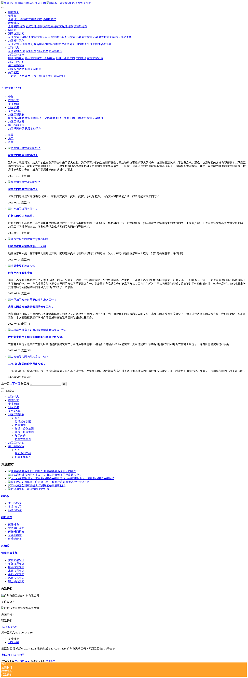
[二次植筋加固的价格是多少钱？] (28, 356)
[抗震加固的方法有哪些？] (24, 148)
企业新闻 (13, 103)
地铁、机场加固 (65, 118)
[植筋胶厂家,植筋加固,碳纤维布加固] (124, 3)
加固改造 (81, 118)
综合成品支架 (16, 581)
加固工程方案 (16, 121)
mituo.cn (50, 660)
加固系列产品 (16, 128)
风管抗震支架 (16, 577)
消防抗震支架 (9, 552)
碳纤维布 (6, 517)
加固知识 (13, 107)
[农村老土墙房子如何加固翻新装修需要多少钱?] (37, 329)
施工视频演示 (16, 125)
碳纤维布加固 (16, 118)
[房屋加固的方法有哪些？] (24, 182)
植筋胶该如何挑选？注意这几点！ (72, 481)
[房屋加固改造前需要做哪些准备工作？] (32, 299)
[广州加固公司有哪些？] (23, 208)
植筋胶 (5, 496)
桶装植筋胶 (15, 510)
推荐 (10, 134)
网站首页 (13, 12)
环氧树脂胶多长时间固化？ (60, 471)
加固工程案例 (16, 114)
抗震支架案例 (95, 118)
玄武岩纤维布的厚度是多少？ (64, 474)
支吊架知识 (15, 110)
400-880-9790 (9, 626)
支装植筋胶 (15, 506)
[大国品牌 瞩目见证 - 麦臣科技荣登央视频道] (35, 478)
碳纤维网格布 (16, 531)
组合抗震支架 (16, 567)
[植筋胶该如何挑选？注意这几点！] (30, 481)
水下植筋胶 (15, 503)
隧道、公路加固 (45, 118)
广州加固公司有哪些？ (51, 485)
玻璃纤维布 (15, 538)
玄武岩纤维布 (16, 528)
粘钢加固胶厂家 (39, 489)
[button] (7, 87)
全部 (10, 19)
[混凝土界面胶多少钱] (21, 265)
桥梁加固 (30, 118)
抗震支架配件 (16, 560)
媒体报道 (13, 100)
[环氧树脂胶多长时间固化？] (26, 471)
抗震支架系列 (33, 128)
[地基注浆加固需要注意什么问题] (28, 239)
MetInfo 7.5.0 (22, 660)
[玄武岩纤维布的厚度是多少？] (27, 474)
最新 (10, 142)
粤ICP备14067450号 (12, 654)
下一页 (16, 383)
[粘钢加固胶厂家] (19, 489)
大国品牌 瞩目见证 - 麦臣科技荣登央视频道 (88, 478)
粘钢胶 (5, 545)
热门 (10, 138)
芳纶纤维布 (15, 535)
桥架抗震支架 (16, 563)
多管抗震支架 (16, 574)
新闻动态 (13, 396)
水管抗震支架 (16, 570)
